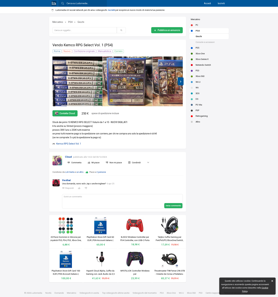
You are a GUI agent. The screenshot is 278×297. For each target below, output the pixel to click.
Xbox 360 (200, 76)
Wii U (198, 82)
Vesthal (66, 180)
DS (197, 99)
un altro (80, 172)
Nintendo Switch (203, 65)
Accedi (207, 3)
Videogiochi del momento (145, 293)
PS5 (197, 48)
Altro (198, 122)
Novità (48, 293)
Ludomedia (37, 293)
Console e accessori (205, 42)
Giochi (199, 36)
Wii (197, 87)
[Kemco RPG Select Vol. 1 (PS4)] (77, 81)
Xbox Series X (202, 59)
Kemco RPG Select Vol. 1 (68, 143)
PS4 (197, 31)
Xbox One (200, 53)
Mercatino (195, 19)
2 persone (101, 172)
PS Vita (199, 105)
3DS (197, 93)
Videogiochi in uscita (89, 293)
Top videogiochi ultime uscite (115, 293)
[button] (181, 81)
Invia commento (173, 205)
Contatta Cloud (67, 113)
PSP (197, 110)
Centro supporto (213, 293)
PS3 (197, 70)
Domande (59, 293)
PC (197, 25)
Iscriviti (221, 3)
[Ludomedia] (54, 3)
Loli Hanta (69, 172)
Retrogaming (202, 116)
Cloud (68, 156)
